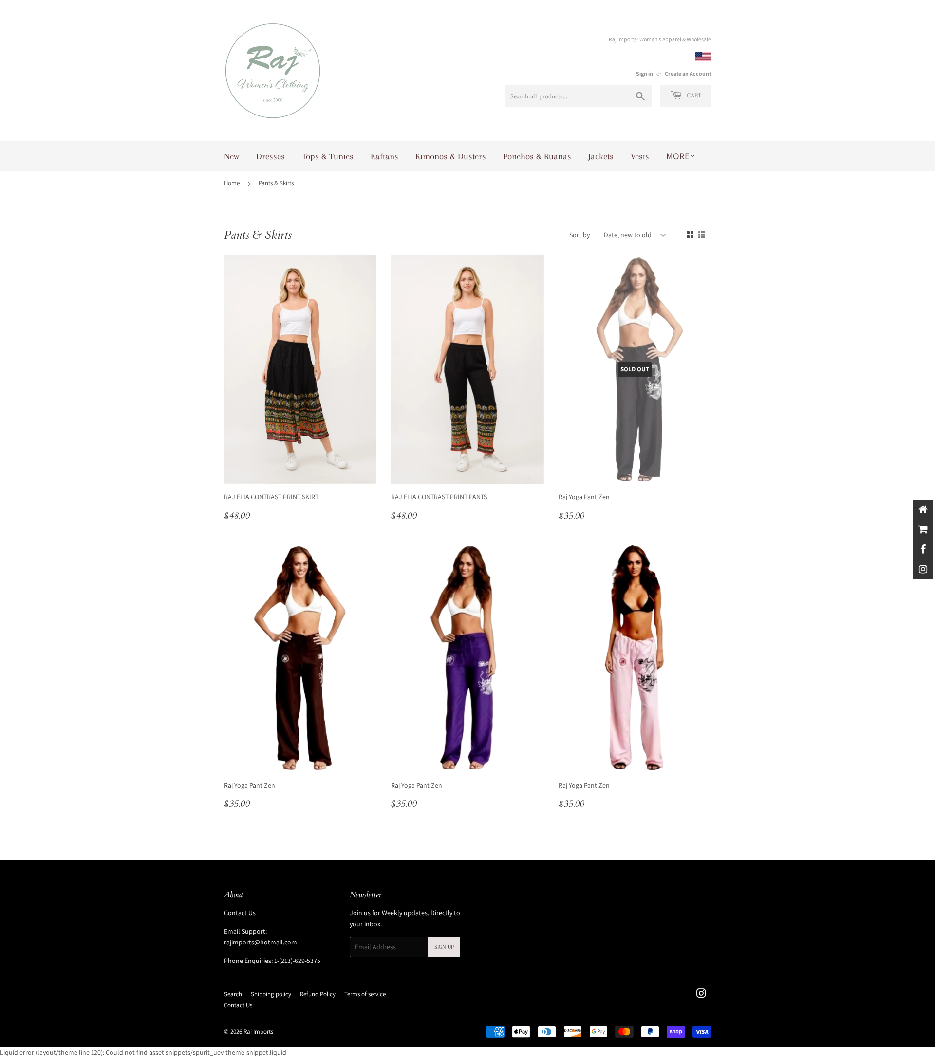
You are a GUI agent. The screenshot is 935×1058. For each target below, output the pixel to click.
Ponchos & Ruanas (537, 156)
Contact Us (240, 912)
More (678, 156)
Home (232, 183)
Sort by (579, 235)
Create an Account (688, 73)
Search (233, 994)
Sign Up (444, 947)
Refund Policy (318, 994)
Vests (640, 156)
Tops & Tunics (328, 156)
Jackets (601, 156)
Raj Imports (258, 1031)
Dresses (270, 156)
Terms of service (365, 994)
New (231, 156)
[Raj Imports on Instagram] (701, 994)
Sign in (644, 73)
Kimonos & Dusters (450, 156)
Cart (693, 95)
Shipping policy (271, 994)
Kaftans (384, 156)
